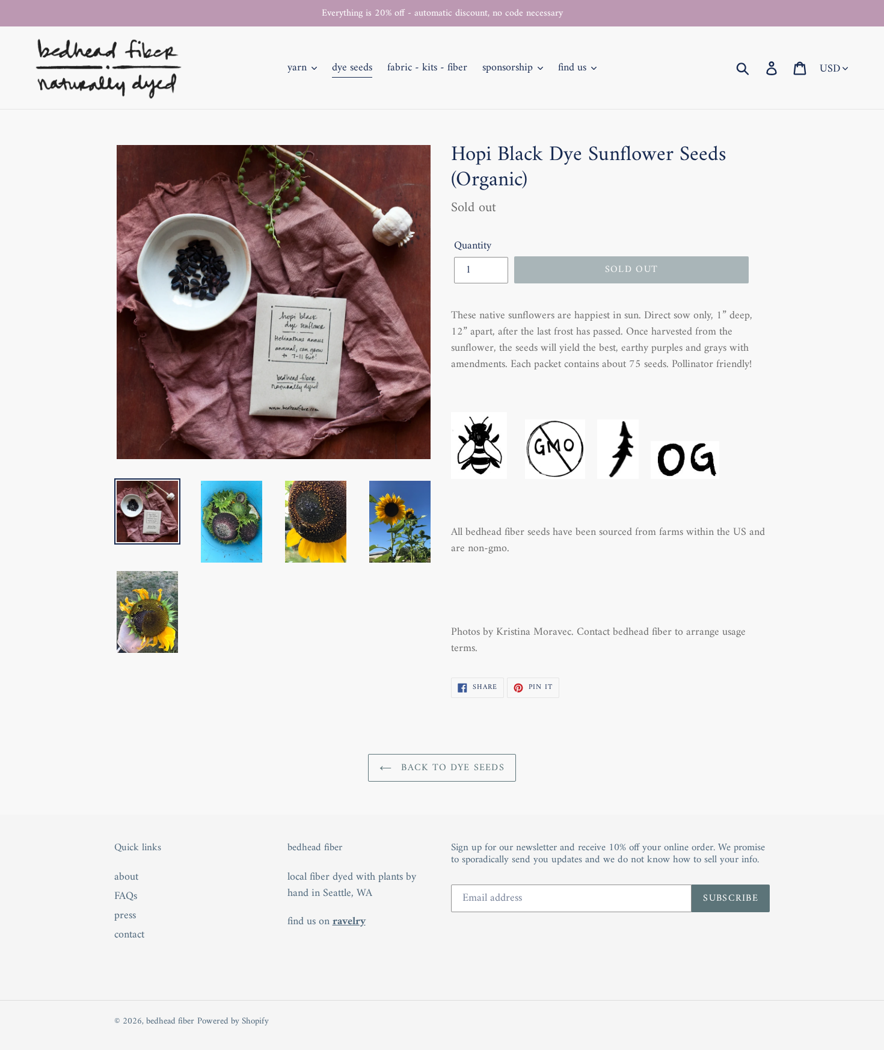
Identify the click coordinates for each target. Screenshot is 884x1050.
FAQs (125, 896)
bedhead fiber (170, 1021)
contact (129, 934)
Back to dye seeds (451, 767)
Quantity (472, 246)
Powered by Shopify (233, 1021)
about (126, 877)
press (125, 915)
